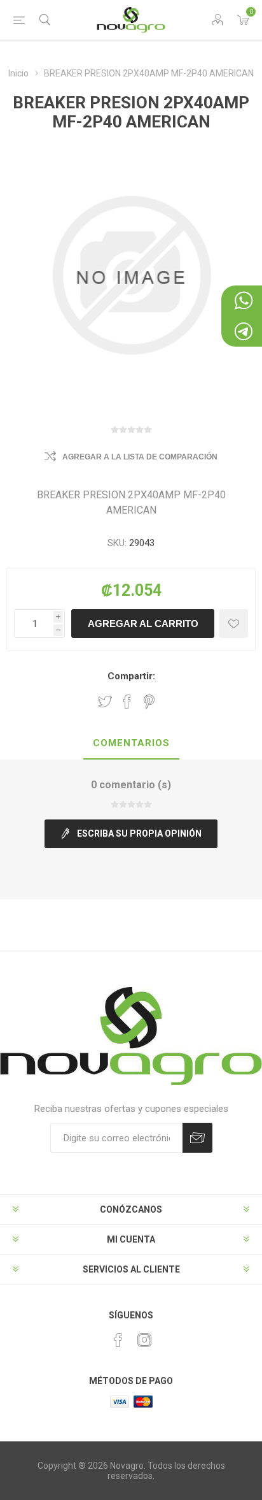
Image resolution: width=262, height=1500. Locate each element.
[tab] (131, 744)
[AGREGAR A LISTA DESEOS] (233, 623)
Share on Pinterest (149, 702)
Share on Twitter (105, 702)
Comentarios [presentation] (131, 743)
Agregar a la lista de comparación (139, 456)
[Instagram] (144, 1340)
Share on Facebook (127, 702)
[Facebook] (118, 1340)
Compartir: (131, 676)
